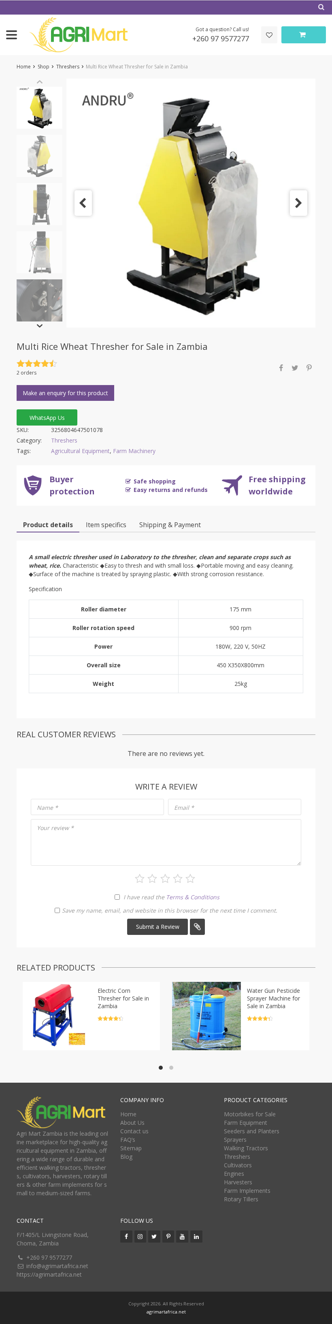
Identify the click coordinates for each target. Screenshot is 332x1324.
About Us (132, 1122)
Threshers (67, 66)
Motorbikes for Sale (250, 1114)
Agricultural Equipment (80, 451)
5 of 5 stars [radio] (190, 878)
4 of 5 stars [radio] (178, 878)
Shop (43, 66)
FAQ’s (127, 1139)
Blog (126, 1156)
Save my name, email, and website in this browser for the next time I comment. (169, 910)
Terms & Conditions (192, 897)
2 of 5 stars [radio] (152, 878)
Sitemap (131, 1148)
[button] (83, 203)
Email (184, 807)
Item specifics (106, 524)
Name (47, 807)
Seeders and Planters (251, 1131)
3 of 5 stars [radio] (165, 878)
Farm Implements (247, 1190)
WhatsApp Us (47, 417)
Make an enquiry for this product (65, 393)
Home (24, 66)
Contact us (134, 1131)
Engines (234, 1173)
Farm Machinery (134, 451)
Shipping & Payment (170, 524)
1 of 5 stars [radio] (140, 878)
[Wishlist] (269, 34)
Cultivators (238, 1165)
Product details (48, 524)
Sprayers (235, 1139)
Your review (55, 828)
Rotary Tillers (241, 1199)
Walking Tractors (246, 1148)
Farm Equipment (245, 1122)
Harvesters (238, 1182)
